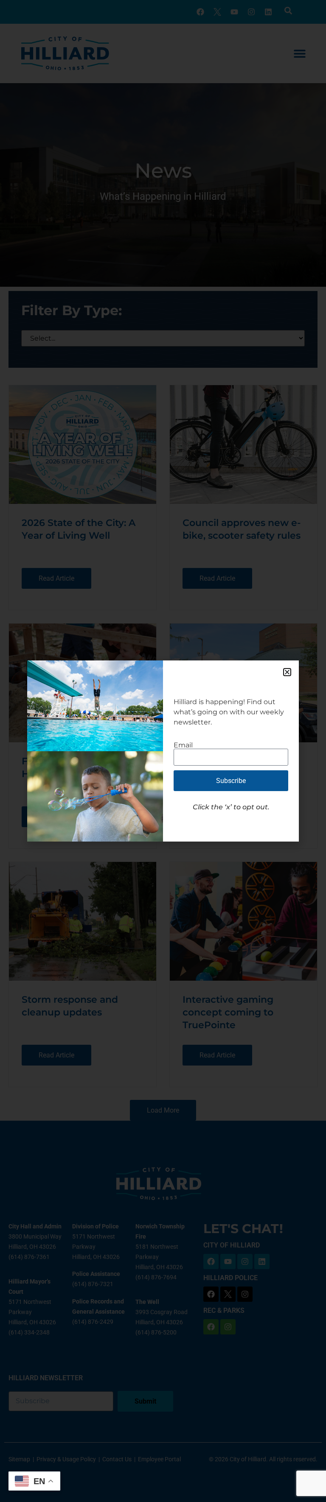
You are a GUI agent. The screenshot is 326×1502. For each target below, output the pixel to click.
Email (183, 745)
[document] (163, 751)
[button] (287, 672)
